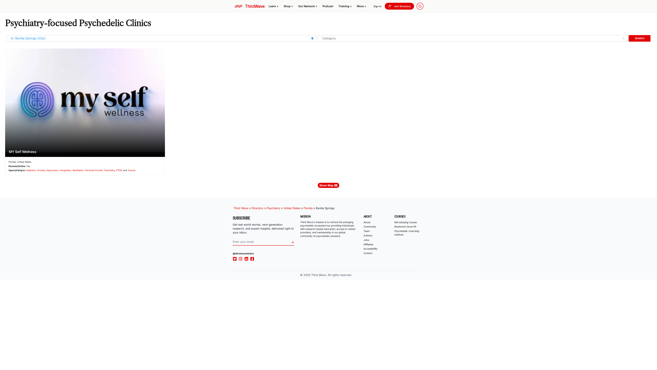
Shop (288, 6)
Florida (308, 208)
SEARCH (639, 38)
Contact (368, 253)
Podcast (328, 6)
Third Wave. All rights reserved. (331, 275)
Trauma (131, 170)
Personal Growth (94, 170)
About (367, 222)
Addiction (31, 170)
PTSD (119, 170)
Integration (65, 170)
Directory (257, 208)
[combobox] (420, 6)
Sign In (377, 6)
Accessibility (371, 248)
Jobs (366, 239)
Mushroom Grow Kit (405, 226)
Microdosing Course (405, 222)
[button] (273, 6)
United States (291, 208)
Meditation (78, 170)
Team (367, 231)
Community (370, 226)
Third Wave (241, 208)
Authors (368, 235)
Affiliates (368, 244)
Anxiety (41, 170)
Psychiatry (109, 170)
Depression (52, 170)
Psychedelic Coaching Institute (406, 233)
